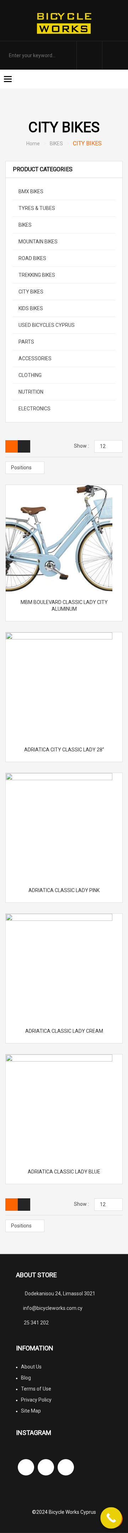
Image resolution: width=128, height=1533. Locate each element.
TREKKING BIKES (36, 275)
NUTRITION (30, 392)
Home (33, 143)
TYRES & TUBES (36, 208)
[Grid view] (11, 446)
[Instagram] (46, 1467)
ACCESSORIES (34, 358)
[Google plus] (66, 1467)
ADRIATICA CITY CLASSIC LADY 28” (64, 749)
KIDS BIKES (30, 308)
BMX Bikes (30, 191)
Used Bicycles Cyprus (46, 325)
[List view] (24, 446)
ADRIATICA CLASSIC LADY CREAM (64, 1031)
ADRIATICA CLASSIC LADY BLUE (64, 1172)
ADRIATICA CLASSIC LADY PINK (64, 890)
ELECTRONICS (33, 408)
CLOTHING (29, 375)
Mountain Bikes (37, 241)
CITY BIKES (30, 292)
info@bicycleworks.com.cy (52, 1308)
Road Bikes (31, 258)
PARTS (25, 342)
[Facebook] (26, 1467)
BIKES (56, 143)
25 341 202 (36, 1323)
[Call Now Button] (111, 1518)
